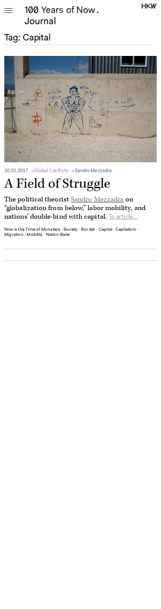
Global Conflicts (51, 171)
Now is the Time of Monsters (32, 230)
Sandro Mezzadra (93, 171)
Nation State (58, 235)
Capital (105, 230)
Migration (14, 235)
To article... (123, 217)
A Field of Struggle (57, 183)
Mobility (35, 235)
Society (71, 230)
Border (88, 230)
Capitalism (125, 230)
